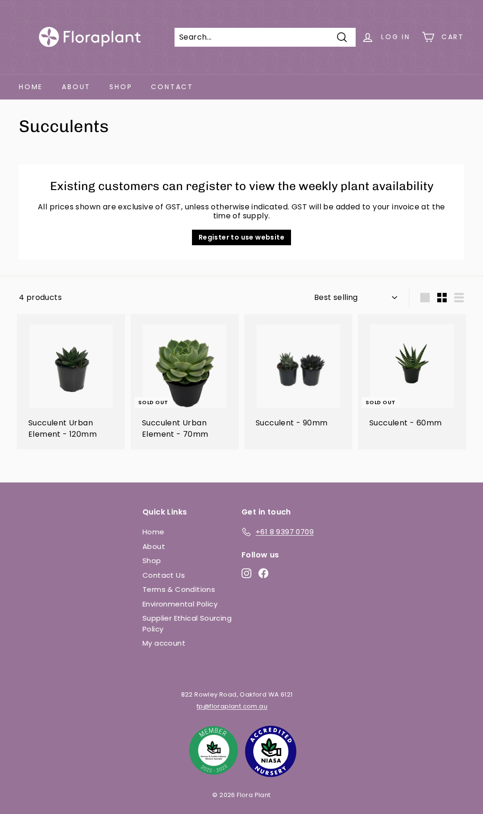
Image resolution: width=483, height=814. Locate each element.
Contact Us (163, 575)
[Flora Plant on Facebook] (263, 573)
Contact (172, 86)
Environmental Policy (179, 604)
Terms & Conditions (178, 589)
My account (163, 643)
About (76, 86)
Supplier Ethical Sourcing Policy (187, 623)
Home (31, 86)
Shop (120, 86)
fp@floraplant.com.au (232, 706)
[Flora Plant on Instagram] (246, 573)
